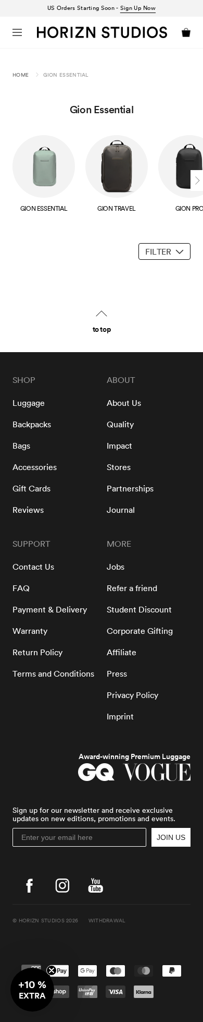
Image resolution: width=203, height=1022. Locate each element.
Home (20, 75)
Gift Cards (31, 489)
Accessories (34, 467)
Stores (119, 467)
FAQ (21, 588)
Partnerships (130, 489)
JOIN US (171, 837)
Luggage (28, 403)
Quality (120, 424)
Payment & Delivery (49, 610)
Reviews (28, 510)
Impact (119, 446)
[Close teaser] (51, 970)
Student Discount (139, 610)
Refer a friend (132, 588)
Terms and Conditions (53, 674)
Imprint (120, 717)
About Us (124, 403)
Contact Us (33, 567)
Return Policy (37, 652)
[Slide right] (197, 180)
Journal (121, 510)
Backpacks (31, 424)
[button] (17, 32)
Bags (21, 446)
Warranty (29, 631)
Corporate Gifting (140, 631)
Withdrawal (106, 920)
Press (117, 674)
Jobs (115, 567)
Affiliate (121, 652)
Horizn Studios (42, 920)
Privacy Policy (132, 695)
